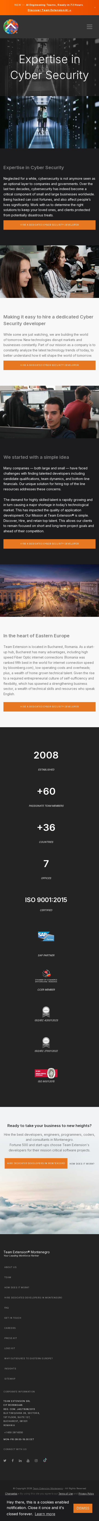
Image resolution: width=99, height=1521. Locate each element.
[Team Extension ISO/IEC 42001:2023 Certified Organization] (46, 1012)
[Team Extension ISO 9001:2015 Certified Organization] (46, 1073)
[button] (90, 25)
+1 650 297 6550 (13, 1432)
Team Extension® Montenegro (26, 1252)
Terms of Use (65, 1493)
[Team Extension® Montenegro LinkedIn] (20, 1460)
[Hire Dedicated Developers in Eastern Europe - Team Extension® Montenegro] (13, 26)
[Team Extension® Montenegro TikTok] (45, 1460)
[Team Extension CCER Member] (46, 976)
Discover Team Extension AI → (49, 10)
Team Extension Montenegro (48, 1488)
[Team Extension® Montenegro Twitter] (4, 1460)
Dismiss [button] (83, 1508)
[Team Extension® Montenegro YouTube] (28, 1460)
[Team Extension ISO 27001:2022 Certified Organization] (46, 1042)
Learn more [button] (45, 1514)
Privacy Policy (86, 1493)
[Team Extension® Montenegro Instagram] (36, 1460)
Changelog (11, 1493)
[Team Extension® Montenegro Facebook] (13, 1460)
